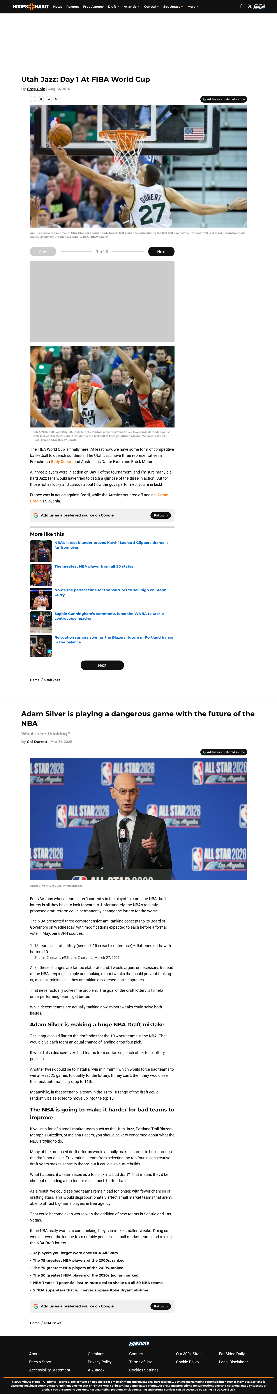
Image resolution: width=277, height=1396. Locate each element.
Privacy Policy (100, 1362)
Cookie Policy (187, 1362)
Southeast (171, 7)
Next (161, 251)
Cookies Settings (144, 1370)
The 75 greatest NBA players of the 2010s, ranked (78, 1268)
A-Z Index (96, 1370)
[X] (250, 6)
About (34, 1353)
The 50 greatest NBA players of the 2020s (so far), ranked (85, 1275)
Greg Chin (36, 89)
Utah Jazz (52, 680)
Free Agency (93, 7)
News (57, 7)
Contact (136, 1353)
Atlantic (130, 7)
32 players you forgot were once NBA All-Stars (75, 1253)
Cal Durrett (37, 742)
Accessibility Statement (49, 1370)
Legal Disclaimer (233, 1362)
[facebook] (241, 6)
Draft (112, 7)
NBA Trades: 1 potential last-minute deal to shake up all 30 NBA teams (98, 1283)
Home (35, 680)
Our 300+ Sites (188, 1353)
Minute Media (31, 1381)
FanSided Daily (232, 1353)
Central (150, 7)
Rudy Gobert (62, 461)
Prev (43, 251)
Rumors (72, 7)
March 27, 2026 (107, 957)
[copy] (57, 99)
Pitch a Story (40, 1362)
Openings (96, 1353)
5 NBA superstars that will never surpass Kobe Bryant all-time (90, 1290)
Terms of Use (140, 1362)
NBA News (52, 1323)
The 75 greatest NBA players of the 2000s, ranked (79, 1260)
